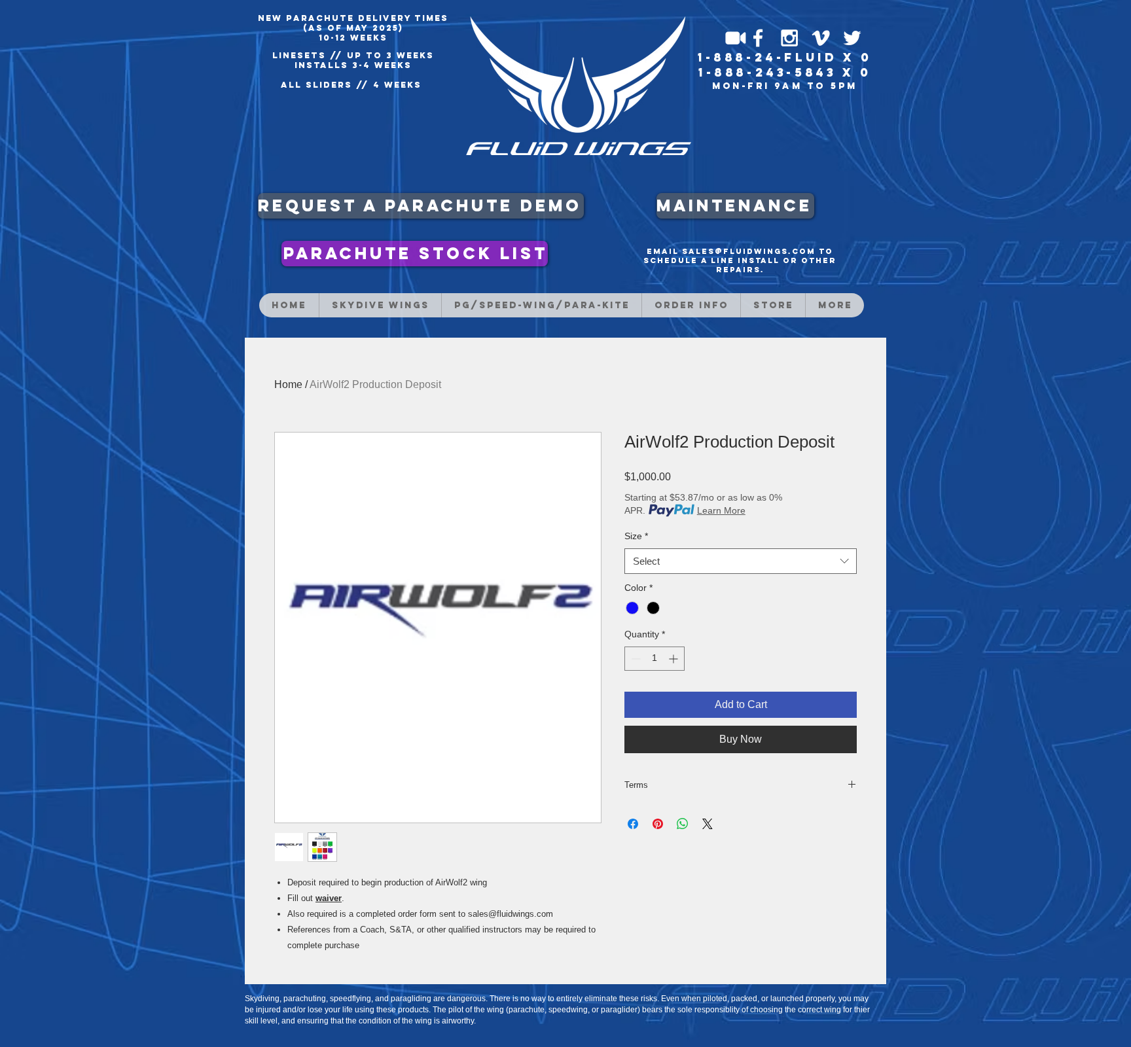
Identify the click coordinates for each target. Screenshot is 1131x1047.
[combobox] (740, 561)
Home (288, 384)
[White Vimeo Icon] (821, 38)
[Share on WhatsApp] (683, 824)
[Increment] (674, 658)
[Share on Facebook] (633, 824)
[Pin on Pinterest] (658, 824)
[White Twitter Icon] (852, 38)
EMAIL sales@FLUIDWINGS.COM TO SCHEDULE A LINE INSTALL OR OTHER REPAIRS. (739, 260)
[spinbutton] (654, 658)
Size (636, 536)
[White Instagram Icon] (789, 38)
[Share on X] (707, 824)
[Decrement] (634, 658)
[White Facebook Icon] (758, 38)
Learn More (721, 510)
